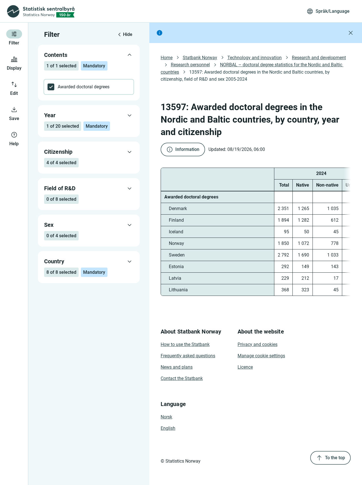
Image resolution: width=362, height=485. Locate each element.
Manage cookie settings (261, 355)
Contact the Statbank (182, 378)
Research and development (319, 57)
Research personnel (190, 64)
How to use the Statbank (185, 344)
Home (167, 57)
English (168, 428)
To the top (335, 457)
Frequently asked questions (188, 355)
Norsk (166, 417)
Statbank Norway (200, 57)
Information (187, 149)
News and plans (177, 367)
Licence (245, 367)
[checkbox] (88, 87)
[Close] (350, 32)
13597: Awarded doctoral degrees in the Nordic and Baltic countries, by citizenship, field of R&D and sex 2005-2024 (246, 75)
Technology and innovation (254, 57)
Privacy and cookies (257, 344)
